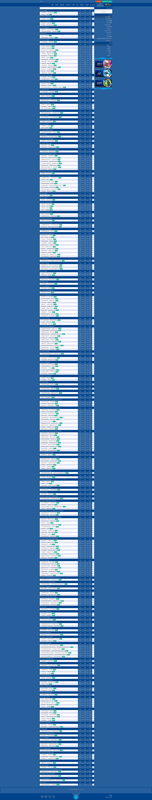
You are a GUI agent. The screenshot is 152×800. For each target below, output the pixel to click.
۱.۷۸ (90, 626)
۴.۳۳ (85, 65)
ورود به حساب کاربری (106, 1)
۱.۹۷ (80, 67)
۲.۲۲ (80, 343)
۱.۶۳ (80, 108)
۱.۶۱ (89, 121)
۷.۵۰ (90, 42)
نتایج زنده (87, 4)
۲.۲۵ (90, 349)
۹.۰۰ (85, 50)
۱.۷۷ (80, 145)
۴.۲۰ (90, 235)
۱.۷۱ (80, 206)
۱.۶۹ (80, 91)
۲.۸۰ (85, 14)
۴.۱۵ (85, 35)
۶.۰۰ (80, 19)
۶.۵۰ (90, 29)
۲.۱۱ (89, 169)
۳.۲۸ (85, 273)
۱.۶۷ (80, 83)
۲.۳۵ (80, 439)
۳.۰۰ (85, 85)
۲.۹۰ (85, 204)
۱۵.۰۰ (90, 54)
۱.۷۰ (80, 673)
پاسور (77, 4)
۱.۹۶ (80, 316)
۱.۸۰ (80, 104)
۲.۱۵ (80, 368)
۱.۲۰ (90, 61)
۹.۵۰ (85, 12)
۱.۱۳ (80, 641)
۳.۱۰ (90, 67)
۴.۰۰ (85, 57)
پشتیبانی (56, 4)
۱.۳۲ (90, 77)
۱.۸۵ (90, 345)
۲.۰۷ (80, 366)
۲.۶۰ (80, 380)
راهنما (52, 4)
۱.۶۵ (80, 504)
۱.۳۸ (80, 65)
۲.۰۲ (80, 767)
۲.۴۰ (90, 155)
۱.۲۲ (80, 55)
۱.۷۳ (80, 25)
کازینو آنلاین (62, 4)
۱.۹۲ (80, 442)
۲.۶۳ (90, 314)
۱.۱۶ (80, 52)
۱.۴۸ (80, 63)
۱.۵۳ (80, 69)
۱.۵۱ (80, 360)
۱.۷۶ (90, 613)
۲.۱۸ (80, 14)
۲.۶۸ (85, 87)
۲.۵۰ (80, 214)
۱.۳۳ (80, 42)
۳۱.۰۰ (90, 113)
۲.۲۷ (90, 265)
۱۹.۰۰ (90, 12)
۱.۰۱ (80, 59)
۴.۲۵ (85, 19)
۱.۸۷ (80, 371)
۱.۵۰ (90, 19)
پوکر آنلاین (81, 4)
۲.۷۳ (90, 308)
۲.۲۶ (80, 191)
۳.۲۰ (85, 127)
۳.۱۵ (80, 189)
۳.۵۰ (85, 25)
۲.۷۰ (80, 349)
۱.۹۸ (90, 96)
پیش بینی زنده (92, 4)
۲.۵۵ (80, 141)
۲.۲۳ (80, 155)
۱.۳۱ (80, 564)
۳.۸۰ (90, 14)
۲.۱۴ (80, 704)
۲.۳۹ (80, 265)
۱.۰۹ (80, 12)
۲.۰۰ (90, 292)
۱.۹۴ (90, 85)
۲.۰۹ (80, 302)
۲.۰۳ (80, 167)
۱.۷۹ (90, 199)
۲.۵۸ (90, 252)
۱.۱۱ (80, 23)
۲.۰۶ (80, 514)
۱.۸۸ (80, 37)
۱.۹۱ (80, 427)
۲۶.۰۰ (90, 776)
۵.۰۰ (90, 63)
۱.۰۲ (80, 776)
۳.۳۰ (85, 132)
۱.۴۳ (80, 29)
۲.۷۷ (90, 525)
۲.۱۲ (80, 147)
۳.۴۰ (80, 31)
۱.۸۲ (90, 183)
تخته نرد (73, 4)
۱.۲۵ (80, 562)
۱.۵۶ (80, 179)
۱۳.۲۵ (90, 23)
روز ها (110, 43)
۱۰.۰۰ (85, 59)
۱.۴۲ (80, 57)
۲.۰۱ (80, 126)
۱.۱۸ (80, 173)
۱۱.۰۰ (90, 52)
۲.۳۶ (80, 252)
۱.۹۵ (80, 324)
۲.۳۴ (90, 523)
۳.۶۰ (85, 73)
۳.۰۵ (80, 73)
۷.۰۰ (80, 35)
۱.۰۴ (80, 50)
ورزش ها (109, 14)
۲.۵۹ (80, 417)
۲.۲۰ (80, 401)
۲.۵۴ (80, 312)
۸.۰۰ (85, 23)
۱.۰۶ (80, 48)
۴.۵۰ (90, 25)
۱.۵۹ (80, 71)
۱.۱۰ (80, 54)
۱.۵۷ (80, 224)
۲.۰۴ (80, 699)
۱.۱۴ (80, 46)
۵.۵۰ (85, 46)
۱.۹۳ (80, 132)
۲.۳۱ (80, 161)
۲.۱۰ (80, 652)
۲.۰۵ (90, 304)
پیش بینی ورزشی (100, 5)
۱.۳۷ (90, 79)
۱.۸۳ (80, 127)
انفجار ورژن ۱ (68, 4)
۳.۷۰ (85, 71)
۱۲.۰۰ (90, 46)
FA (41, 1)
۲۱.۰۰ (90, 50)
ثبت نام (97, 1)
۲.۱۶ (90, 87)
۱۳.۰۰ (90, 117)
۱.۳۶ (90, 353)
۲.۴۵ (90, 161)
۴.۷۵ (85, 42)
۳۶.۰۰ (90, 59)
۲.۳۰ (90, 288)
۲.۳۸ (80, 448)
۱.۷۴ (90, 322)
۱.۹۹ (90, 31)
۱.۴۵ (90, 35)
